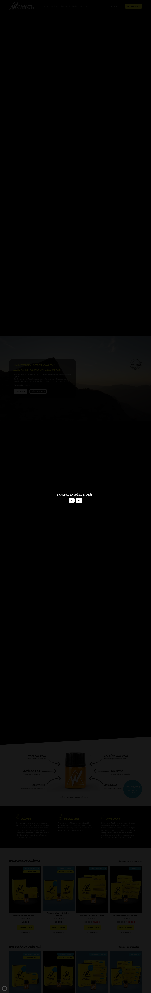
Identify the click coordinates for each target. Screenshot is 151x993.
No (79, 500)
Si (72, 500)
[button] (4, 988)
